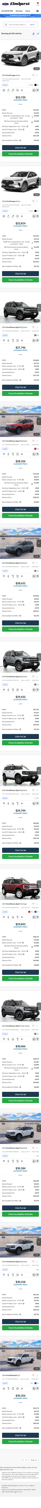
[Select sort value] (37, 33)
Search (32, 25)
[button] (7, 11)
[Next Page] (26, 1460)
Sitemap (21, 1485)
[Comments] (33, 90)
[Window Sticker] (37, 90)
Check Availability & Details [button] (20, 154)
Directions (19, 11)
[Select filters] (33, 33)
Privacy (26, 1485)
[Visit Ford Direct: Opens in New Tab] (18, 1491)
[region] (20, 125)
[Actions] (37, 75)
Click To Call (20, 147)
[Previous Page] (23, 1460)
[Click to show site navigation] (37, 11)
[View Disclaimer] (22, 90)
